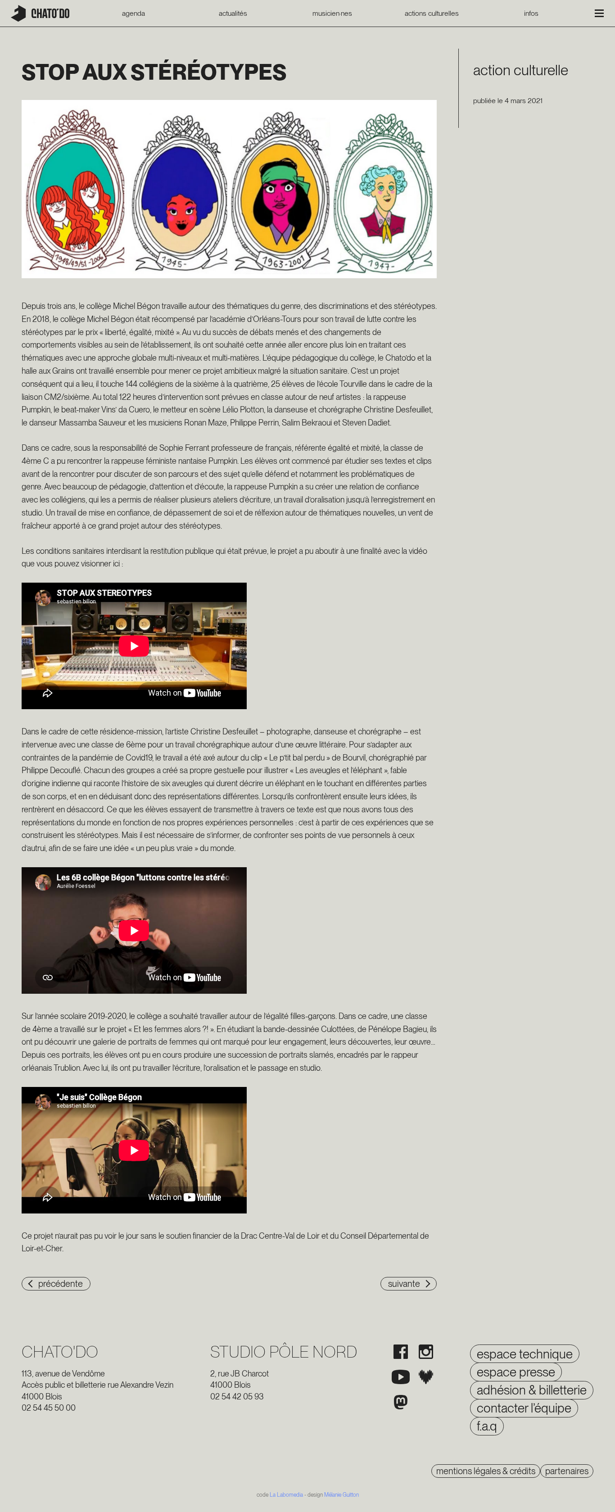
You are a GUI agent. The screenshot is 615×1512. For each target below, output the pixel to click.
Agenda (133, 13)
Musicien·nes (332, 13)
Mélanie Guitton (341, 1495)
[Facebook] (400, 1352)
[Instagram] (426, 1352)
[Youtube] (401, 1377)
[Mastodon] (400, 1402)
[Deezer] (426, 1377)
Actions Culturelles (432, 13)
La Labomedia (286, 1495)
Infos (531, 13)
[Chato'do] (40, 13)
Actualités (233, 13)
